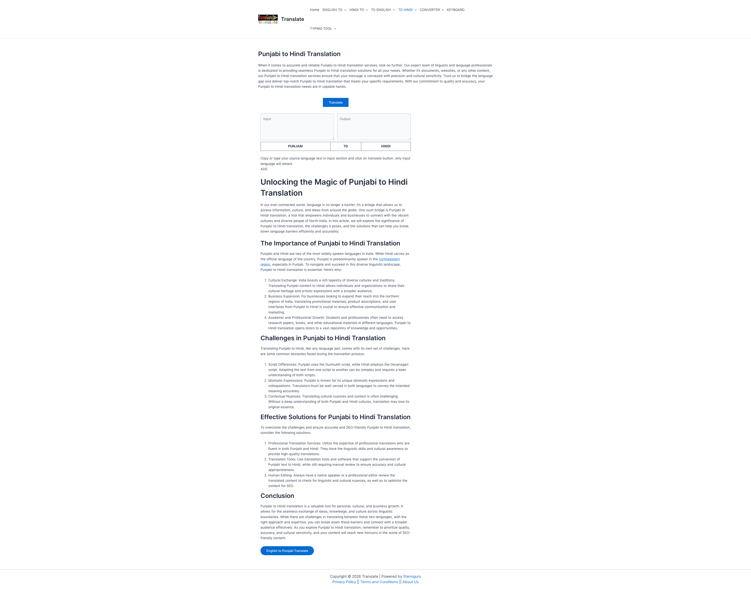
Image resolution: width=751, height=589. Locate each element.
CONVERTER (430, 10)
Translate (292, 19)
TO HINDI (405, 10)
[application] (344, 10)
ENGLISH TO (332, 10)
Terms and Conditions (379, 582)
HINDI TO (356, 10)
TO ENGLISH (381, 10)
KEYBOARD (455, 10)
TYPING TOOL (321, 28)
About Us (410, 582)
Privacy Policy (344, 582)
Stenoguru (412, 576)
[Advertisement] (452, 129)
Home (314, 10)
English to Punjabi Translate (287, 551)
